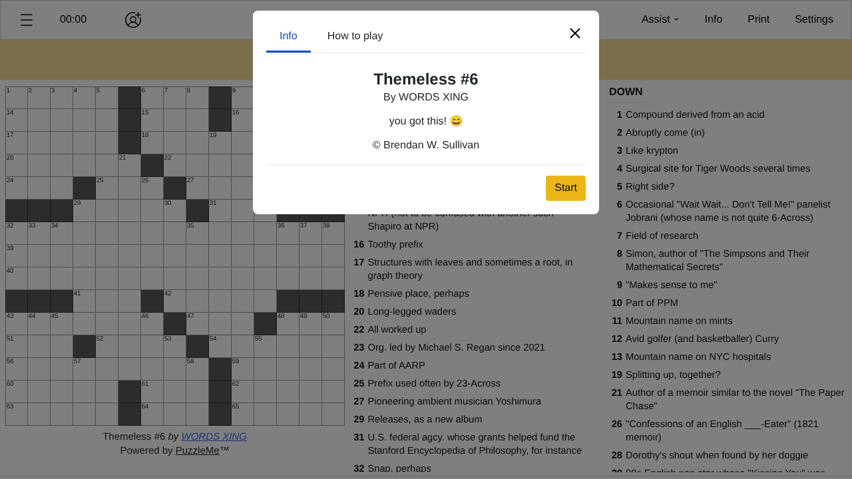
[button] (575, 33)
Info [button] (289, 36)
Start (565, 188)
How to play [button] (355, 36)
